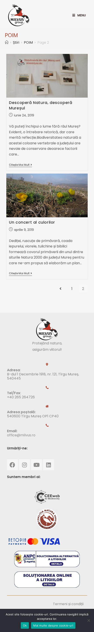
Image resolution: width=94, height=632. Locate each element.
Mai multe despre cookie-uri (53, 625)
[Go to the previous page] (60, 288)
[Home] (6, 42)
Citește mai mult (20, 165)
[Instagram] (24, 464)
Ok (25, 625)
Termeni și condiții (68, 603)
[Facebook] (12, 464)
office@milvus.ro (21, 435)
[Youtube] (36, 464)
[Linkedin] (48, 464)
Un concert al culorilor (32, 222)
